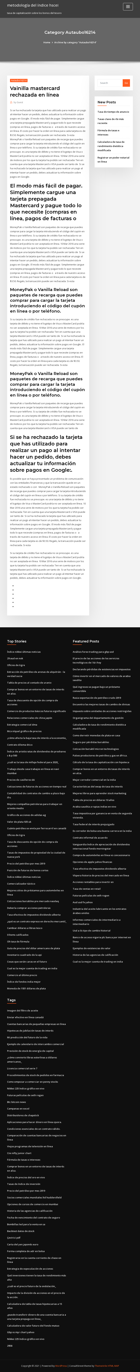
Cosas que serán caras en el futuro (27, 961)
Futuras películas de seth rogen (91, 895)
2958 (9, 1345)
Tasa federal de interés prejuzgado (93, 824)
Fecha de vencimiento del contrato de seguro (33, 1217)
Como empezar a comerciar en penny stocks (32, 1081)
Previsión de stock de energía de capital (30, 1051)
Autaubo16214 (18, 80)
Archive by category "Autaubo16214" (75, 42)
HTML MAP (113, 1365)
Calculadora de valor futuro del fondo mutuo (33, 1325)
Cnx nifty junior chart (19, 1153)
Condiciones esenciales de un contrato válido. (33, 1128)
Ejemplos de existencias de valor (91, 948)
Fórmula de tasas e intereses (23, 1159)
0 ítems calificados (17, 934)
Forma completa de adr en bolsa (26, 1251)
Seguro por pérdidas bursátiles (91, 742)
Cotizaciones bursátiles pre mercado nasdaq (33, 901)
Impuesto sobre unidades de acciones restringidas (102, 711)
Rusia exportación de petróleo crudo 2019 (97, 697)
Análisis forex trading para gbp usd (93, 651)
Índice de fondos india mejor (24, 981)
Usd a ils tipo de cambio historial (91, 930)
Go (126, 83)
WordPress (61, 1365)
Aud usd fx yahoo (83, 902)
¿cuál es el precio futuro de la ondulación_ (31, 1286)
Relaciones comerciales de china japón (29, 718)
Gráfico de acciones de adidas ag (26, 815)
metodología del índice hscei (33, 5)
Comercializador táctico (21, 883)
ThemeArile (101, 1365)
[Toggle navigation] (128, 6)
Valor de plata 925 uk (19, 821)
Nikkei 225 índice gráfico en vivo (25, 1088)
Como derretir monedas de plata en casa (96, 735)
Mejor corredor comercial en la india (94, 779)
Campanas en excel (18, 1108)
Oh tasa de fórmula (18, 941)
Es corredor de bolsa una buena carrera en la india (102, 831)
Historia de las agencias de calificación (95, 954)
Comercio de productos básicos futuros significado (36, 711)
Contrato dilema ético (19, 744)
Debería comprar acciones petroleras (28, 908)
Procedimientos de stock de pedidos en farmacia (35, 1075)
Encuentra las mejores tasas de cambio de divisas (101, 704)
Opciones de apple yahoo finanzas (92, 862)
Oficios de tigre (16, 665)
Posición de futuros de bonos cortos (27, 870)
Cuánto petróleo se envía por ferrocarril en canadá (36, 828)
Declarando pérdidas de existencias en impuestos (102, 669)
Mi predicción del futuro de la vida (27, 1037)
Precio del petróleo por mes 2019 (26, 863)
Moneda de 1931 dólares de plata (26, 988)
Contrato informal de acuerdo (90, 837)
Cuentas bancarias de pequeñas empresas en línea (36, 1024)
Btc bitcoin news (16, 1102)
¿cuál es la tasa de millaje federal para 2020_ (33, 762)
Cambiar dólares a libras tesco (24, 928)
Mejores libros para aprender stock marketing (99, 793)
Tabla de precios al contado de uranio (29, 682)
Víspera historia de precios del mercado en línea (101, 875)
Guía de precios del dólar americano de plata (33, 948)
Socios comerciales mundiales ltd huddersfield (34, 1197)
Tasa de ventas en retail (87, 888)
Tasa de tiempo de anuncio (113, 111)
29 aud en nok (15, 658)
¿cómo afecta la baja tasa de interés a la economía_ (37, 738)
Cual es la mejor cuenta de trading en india (32, 968)
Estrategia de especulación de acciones (30, 1268)
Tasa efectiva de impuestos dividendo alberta (34, 914)
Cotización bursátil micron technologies (96, 749)
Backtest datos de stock (20, 1231)
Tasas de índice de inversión (23, 1184)
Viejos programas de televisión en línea (30, 1146)
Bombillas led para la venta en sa (26, 1224)
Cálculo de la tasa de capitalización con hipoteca (101, 762)
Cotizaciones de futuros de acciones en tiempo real (36, 786)
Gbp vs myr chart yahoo (20, 1332)
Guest (18, 102)
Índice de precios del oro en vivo (26, 1177)
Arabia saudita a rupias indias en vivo (94, 806)
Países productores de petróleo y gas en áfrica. (100, 755)
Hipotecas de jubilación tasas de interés (30, 1030)
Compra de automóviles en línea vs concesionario (101, 855)
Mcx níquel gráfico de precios (24, 731)
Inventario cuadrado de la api (24, 954)
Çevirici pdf (13, 1237)
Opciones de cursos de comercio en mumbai (32, 1204)
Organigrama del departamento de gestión (98, 718)
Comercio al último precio (22, 975)
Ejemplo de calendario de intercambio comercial (35, 1044)
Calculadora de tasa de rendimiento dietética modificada (111, 146)
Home (46, 42)
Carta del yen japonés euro (22, 1244)
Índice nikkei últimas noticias (24, 651)
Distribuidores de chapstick (23, 1115)
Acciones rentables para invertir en (93, 882)
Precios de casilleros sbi (21, 779)
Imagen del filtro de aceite (22, 1010)
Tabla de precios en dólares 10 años (93, 800)
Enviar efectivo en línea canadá (25, 1017)
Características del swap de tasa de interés (98, 786)
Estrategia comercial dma (22, 724)
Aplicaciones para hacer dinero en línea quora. (34, 1122)
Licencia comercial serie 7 (22, 1068)
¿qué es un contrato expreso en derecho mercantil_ (37, 921)
